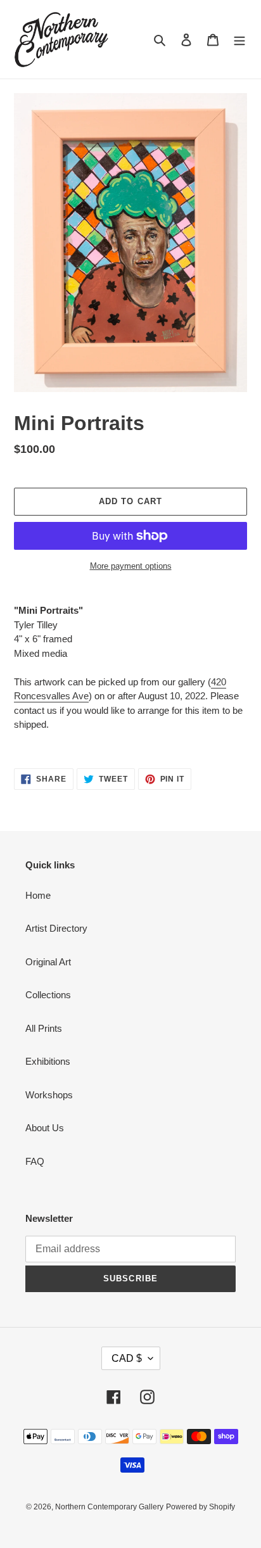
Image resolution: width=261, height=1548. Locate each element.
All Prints (43, 1028)
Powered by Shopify (200, 1506)
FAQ (34, 1161)
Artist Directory (56, 928)
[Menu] (239, 39)
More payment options (131, 566)
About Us (44, 1127)
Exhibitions (47, 1061)
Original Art (48, 961)
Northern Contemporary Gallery (109, 1506)
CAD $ (126, 1358)
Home (38, 895)
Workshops (49, 1094)
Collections (48, 994)
